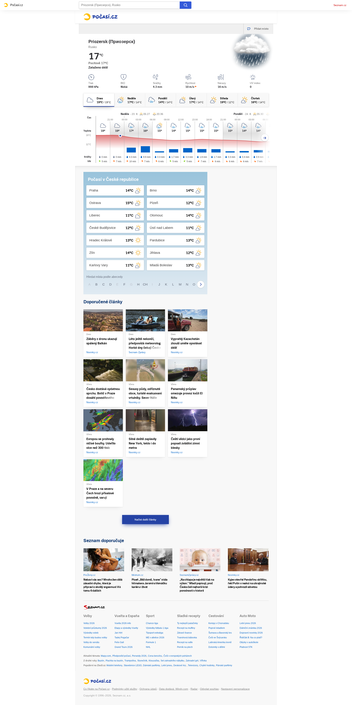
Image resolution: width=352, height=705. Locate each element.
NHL (148, 647)
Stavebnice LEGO (133, 665)
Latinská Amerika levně (220, 642)
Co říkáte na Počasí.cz (96, 688)
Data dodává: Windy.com (173, 688)
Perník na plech (185, 647)
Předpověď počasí (121, 656)
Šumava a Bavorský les (220, 633)
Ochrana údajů (148, 688)
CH (145, 284)
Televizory (193, 665)
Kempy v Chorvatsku (218, 623)
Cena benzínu (155, 656)
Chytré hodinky (206, 665)
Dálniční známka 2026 (251, 628)
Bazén (101, 660)
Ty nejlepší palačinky (187, 623)
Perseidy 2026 (139, 656)
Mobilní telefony (114, 665)
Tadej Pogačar (122, 637)
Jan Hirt (118, 633)
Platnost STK (246, 647)
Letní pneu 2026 (248, 623)
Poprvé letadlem (216, 628)
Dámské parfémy (151, 665)
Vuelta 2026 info (123, 623)
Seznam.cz (339, 5)
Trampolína (130, 660)
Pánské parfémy (224, 665)
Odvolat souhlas (209, 688)
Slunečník (142, 660)
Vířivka (203, 660)
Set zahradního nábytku (172, 660)
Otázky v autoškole (249, 642)
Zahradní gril (192, 660)
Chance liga (152, 623)
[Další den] (265, 137)
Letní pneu (166, 665)
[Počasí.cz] (100, 16)
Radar (194, 688)
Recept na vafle (185, 642)
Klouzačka (154, 660)
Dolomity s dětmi (216, 647)
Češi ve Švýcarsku (217, 637)
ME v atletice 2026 (155, 637)
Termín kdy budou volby (95, 637)
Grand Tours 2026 (124, 647)
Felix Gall (119, 642)
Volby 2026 (89, 623)
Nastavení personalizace (235, 688)
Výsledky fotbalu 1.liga (157, 628)
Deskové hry (179, 665)
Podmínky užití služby (124, 688)
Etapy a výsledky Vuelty (126, 628)
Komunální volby (91, 647)
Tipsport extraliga (154, 633)
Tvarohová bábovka (187, 637)
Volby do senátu (91, 642)
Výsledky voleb (90, 633)
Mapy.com (106, 656)
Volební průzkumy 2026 (95, 628)
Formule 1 (151, 642)
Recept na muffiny (186, 628)
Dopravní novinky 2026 (251, 633)
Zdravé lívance (184, 633)
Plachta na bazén (114, 660)
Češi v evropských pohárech (178, 656)
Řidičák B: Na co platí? (251, 637)
